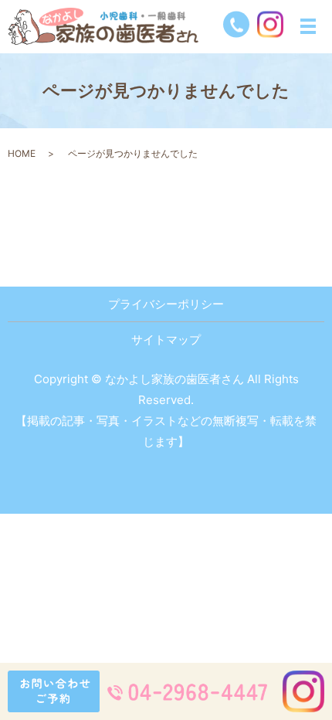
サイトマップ (166, 339)
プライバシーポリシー (166, 304)
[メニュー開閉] (308, 26)
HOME (22, 153)
